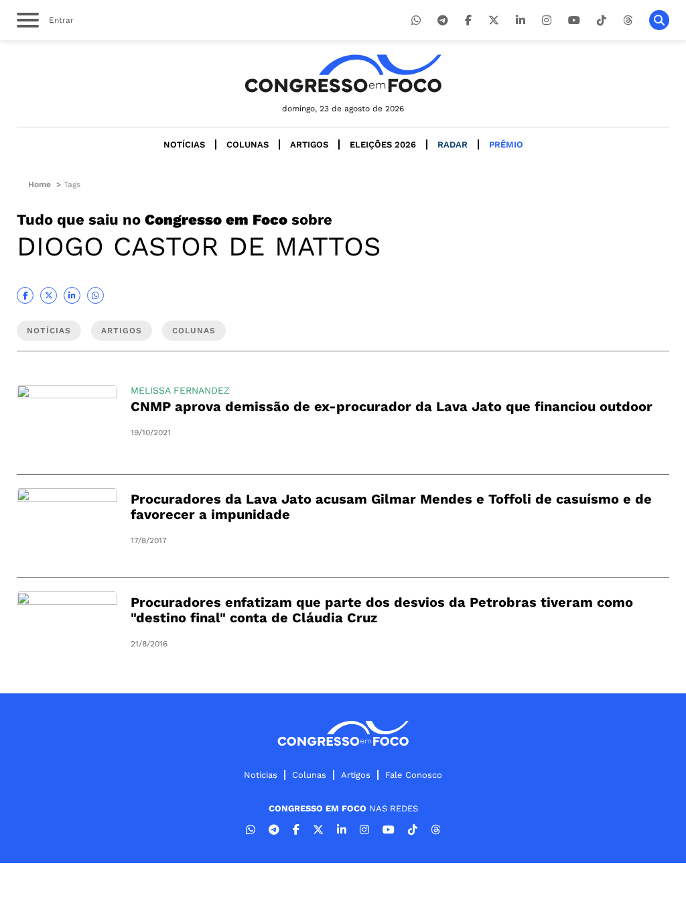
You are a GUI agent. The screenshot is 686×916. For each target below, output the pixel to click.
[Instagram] (546, 20)
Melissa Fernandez (180, 390)
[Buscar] (659, 20)
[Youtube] (574, 20)
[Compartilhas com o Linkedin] (72, 295)
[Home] (343, 73)
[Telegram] (442, 20)
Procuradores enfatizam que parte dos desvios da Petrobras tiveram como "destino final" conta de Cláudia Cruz (382, 610)
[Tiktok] (601, 20)
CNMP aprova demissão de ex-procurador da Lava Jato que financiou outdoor (392, 406)
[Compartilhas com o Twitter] (48, 295)
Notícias (184, 144)
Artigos (309, 144)
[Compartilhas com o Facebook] (25, 295)
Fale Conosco (413, 775)
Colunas (247, 144)
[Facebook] (468, 20)
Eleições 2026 (383, 144)
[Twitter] (493, 20)
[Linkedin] (520, 20)
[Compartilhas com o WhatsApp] (95, 295)
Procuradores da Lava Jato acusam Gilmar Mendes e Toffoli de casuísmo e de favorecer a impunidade (391, 506)
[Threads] (627, 20)
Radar (452, 144)
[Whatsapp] (416, 20)
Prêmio (506, 144)
